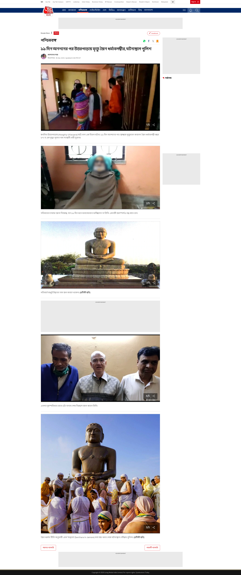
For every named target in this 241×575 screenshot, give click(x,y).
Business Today (97, 2)
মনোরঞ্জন (121, 10)
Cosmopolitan (119, 2)
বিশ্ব (140, 10)
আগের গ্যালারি (48, 547)
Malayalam (164, 2)
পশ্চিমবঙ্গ (82, 10)
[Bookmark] (157, 41)
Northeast (155, 2)
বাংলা (42, 2)
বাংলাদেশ (148, 10)
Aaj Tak (47, 2)
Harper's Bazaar (131, 2)
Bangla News (45, 33)
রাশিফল (132, 10)
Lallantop (76, 2)
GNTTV (68, 2)
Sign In (193, 2)
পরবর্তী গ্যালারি (152, 547)
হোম (64, 10)
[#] (144, 40)
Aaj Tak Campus (58, 2)
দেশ (104, 10)
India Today (86, 2)
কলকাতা (72, 10)
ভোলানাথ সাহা (53, 54)
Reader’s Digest (144, 2)
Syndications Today (142, 572)
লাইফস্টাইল (95, 10)
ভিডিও (112, 10)
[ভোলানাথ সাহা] (43, 56)
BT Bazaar (108, 2)
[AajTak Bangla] (48, 11)
